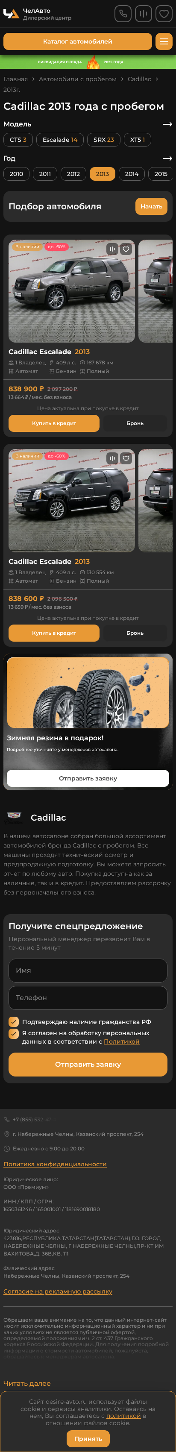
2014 (131, 174)
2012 (73, 174)
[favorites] (164, 13)
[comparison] (143, 13)
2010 (16, 174)
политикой (123, 1416)
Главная (15, 79)
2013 (102, 174)
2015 (161, 174)
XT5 (137, 140)
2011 (45, 174)
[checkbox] (14, 1022)
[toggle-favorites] (126, 249)
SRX (104, 140)
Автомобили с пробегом (78, 79)
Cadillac (139, 79)
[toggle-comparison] (112, 249)
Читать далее (27, 1383)
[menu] (164, 41)
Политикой (122, 1041)
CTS (18, 140)
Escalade (60, 140)
